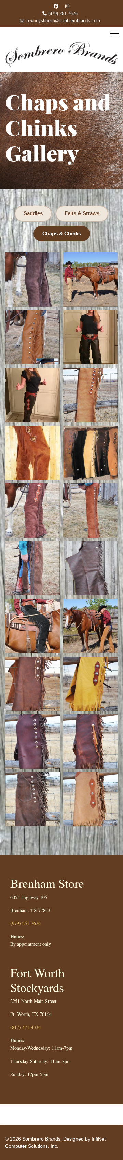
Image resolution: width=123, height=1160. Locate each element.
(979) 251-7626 (63, 13)
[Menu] (114, 33)
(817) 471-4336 (25, 1027)
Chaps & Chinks (61, 233)
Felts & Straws (82, 213)
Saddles (33, 213)
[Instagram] (67, 6)
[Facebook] (56, 6)
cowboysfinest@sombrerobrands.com (63, 20)
